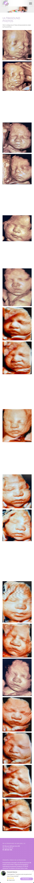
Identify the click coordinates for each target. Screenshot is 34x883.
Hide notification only (19, 880)
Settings (29, 880)
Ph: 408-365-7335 (7, 850)
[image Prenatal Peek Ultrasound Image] (18, 45)
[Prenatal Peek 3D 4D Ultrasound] (14, 3)
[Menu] (29, 3)
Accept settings (7, 880)
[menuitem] (29, 3)
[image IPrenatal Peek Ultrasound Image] (18, 749)
